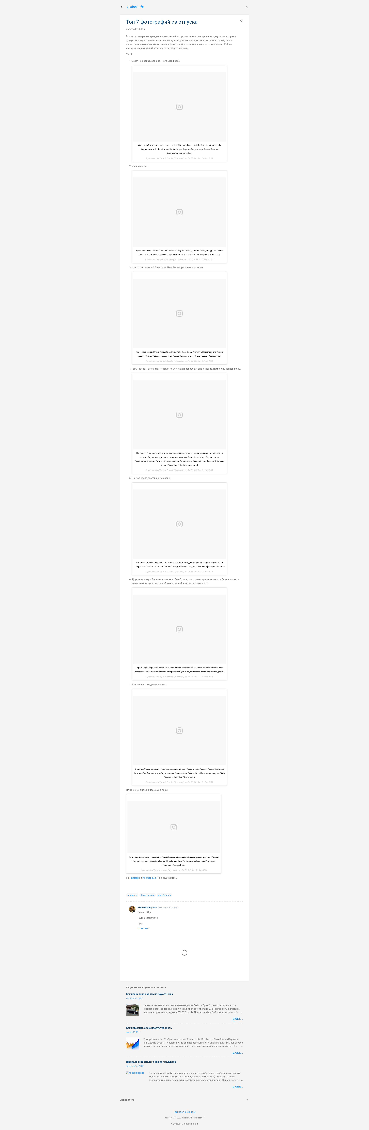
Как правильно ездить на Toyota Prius (149, 994)
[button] (241, 21)
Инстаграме (149, 877)
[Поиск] (247, 7)
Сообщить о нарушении (184, 1123)
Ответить (143, 928)
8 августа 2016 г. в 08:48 (168, 908)
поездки (132, 895)
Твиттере (135, 877)
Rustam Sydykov (147, 907)
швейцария (164, 895)
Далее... (237, 1018)
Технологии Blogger (184, 1111)
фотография (147, 895)
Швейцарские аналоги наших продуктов (151, 1061)
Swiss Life (135, 7)
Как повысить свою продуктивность (149, 1027)
